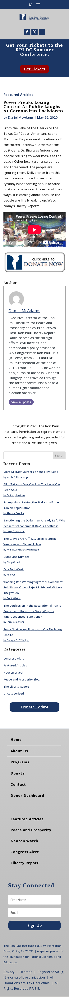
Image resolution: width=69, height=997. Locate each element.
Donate (18, 773)
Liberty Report (25, 862)
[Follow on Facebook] (27, 32)
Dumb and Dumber (16, 557)
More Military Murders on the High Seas (30, 472)
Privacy (9, 972)
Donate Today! (34, 707)
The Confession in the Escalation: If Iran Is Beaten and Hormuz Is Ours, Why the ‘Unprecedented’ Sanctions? (32, 611)
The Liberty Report (16, 686)
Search (59, 455)
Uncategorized (13, 693)
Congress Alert (13, 658)
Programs (20, 762)
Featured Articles (18, 94)
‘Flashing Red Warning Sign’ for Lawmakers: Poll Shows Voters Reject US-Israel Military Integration (33, 587)
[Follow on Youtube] (42, 32)
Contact (18, 784)
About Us (19, 751)
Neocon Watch (13, 672)
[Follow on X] (34, 32)
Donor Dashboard (27, 795)
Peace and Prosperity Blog (21, 679)
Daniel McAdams (21, 117)
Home (16, 739)
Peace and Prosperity (31, 830)
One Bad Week (13, 569)
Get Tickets (34, 69)
